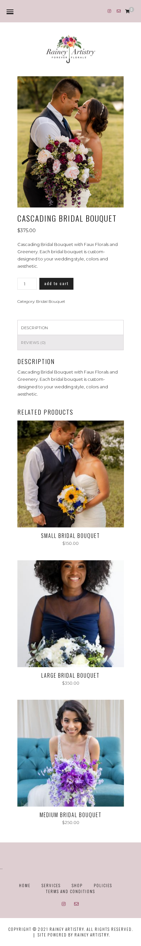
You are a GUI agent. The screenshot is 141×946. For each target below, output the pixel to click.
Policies (103, 885)
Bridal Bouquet (50, 301)
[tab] (70, 327)
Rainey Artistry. (92, 934)
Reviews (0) (33, 342)
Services (51, 885)
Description (34, 328)
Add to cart (56, 283)
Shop (77, 885)
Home (24, 885)
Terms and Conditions (70, 891)
